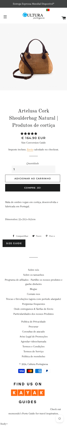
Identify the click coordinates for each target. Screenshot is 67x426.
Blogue (33, 289)
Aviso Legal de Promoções (34, 336)
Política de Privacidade (33, 321)
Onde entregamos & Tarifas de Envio (33, 308)
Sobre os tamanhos (33, 274)
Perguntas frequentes (33, 303)
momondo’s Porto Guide (21, 413)
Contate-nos (33, 294)
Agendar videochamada (33, 341)
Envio (30, 149)
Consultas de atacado (33, 331)
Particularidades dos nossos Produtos (33, 313)
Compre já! (32, 187)
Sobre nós (33, 269)
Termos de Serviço (34, 351)
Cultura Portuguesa (37, 364)
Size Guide (14, 243)
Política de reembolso (33, 356)
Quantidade (32, 163)
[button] (56, 10)
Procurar (33, 326)
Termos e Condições (33, 346)
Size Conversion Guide (33, 142)
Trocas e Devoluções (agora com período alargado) (33, 299)
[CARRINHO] (64, 18)
